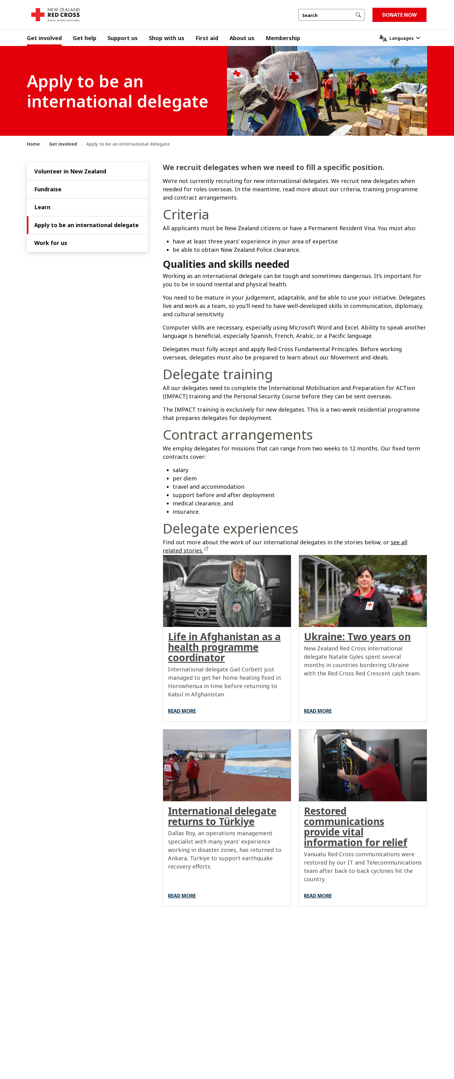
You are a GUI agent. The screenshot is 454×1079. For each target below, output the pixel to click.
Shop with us (166, 38)
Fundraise (47, 189)
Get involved (44, 38)
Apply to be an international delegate (86, 225)
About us (241, 38)
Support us (122, 38)
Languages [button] (401, 38)
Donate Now (399, 14)
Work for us (50, 243)
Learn (42, 207)
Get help (84, 38)
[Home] (55, 15)
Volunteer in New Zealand (70, 171)
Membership (283, 38)
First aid (206, 38)
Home (33, 144)
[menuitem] (50, 38)
